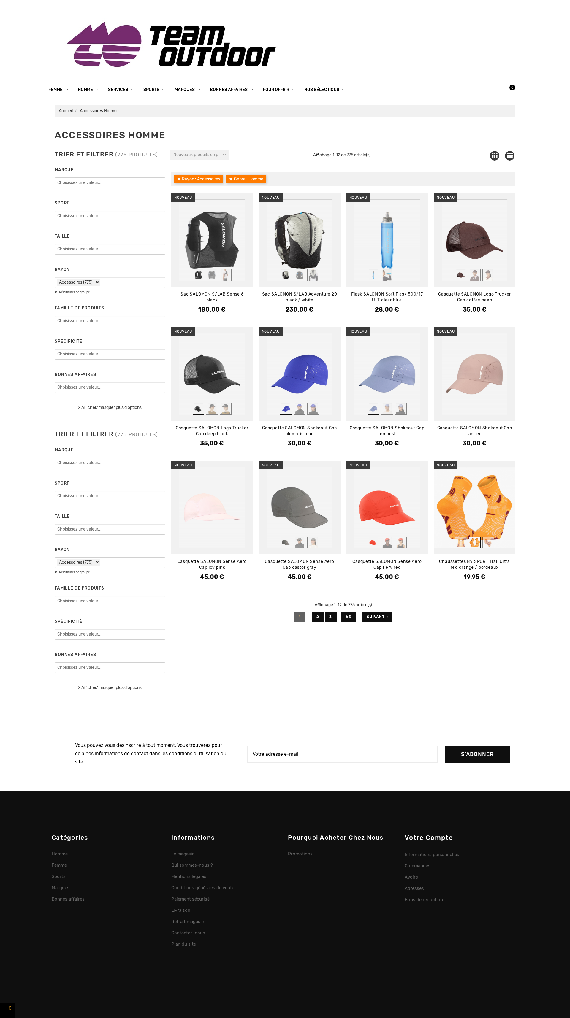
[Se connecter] (485, 87)
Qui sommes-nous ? (192, 865)
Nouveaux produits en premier (201, 154)
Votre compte (429, 838)
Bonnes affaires (229, 89)
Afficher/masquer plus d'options (111, 407)
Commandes (417, 865)
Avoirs (411, 877)
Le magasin (183, 854)
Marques (185, 89)
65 (349, 617)
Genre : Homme (248, 179)
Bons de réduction (424, 899)
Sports (151, 89)
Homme (86, 89)
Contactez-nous (188, 933)
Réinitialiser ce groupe (74, 292)
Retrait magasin (187, 921)
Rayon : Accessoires (201, 179)
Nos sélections (322, 89)
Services (118, 89)
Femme (56, 89)
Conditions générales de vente (202, 887)
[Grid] (494, 155)
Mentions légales (188, 876)
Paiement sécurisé (190, 899)
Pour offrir (276, 89)
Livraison (180, 910)
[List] (509, 155)
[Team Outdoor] (173, 43)
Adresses (414, 888)
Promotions (300, 854)
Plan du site (183, 944)
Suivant (375, 617)
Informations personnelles (432, 854)
